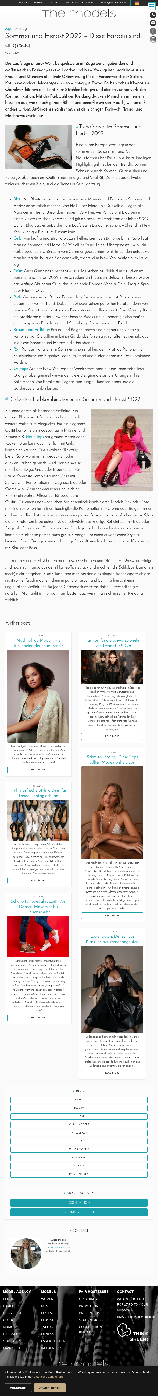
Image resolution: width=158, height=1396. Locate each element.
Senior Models (79, 1149)
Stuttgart (12, 1341)
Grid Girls (88, 1299)
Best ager (50, 1313)
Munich (9, 1327)
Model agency (17, 1292)
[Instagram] (153, 40)
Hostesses (79, 1116)
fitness (79, 1141)
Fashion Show (53, 1341)
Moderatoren (79, 1174)
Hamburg (11, 1306)
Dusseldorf (13, 1313)
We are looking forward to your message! (132, 1304)
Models (48, 1292)
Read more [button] (38, 770)
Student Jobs (91, 1320)
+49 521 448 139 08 (60, 1247)
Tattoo (47, 1327)
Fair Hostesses (94, 1292)
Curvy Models (79, 1124)
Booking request (31, 2)
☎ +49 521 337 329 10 (80, 2)
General (79, 1100)
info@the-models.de (141, 1316)
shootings (79, 1158)
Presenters (89, 1313)
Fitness (47, 1334)
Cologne (11, 1320)
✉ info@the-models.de (114, 2)
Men (44, 1306)
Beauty (79, 1108)
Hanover (11, 1334)
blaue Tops (35, 437)
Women (47, 1299)
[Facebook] (153, 32)
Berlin (8, 1299)
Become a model (79, 1203)
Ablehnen (18, 1387)
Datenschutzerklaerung (48, 1376)
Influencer (79, 1133)
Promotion (88, 1306)
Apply (55, 2)
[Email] (153, 23)
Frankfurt (12, 1348)
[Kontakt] (153, 15)
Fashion (79, 1166)
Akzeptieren (49, 1387)
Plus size (49, 1320)
